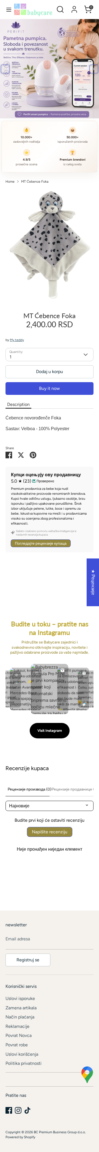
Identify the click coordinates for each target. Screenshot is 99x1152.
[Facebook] (9, 1110)
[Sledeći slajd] (94, 69)
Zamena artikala (21, 1007)
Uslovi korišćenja (22, 1054)
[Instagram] (18, 1110)
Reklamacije (17, 1026)
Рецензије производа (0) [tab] (29, 789)
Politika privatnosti (24, 1063)
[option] (50, 246)
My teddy (17, 340)
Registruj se (27, 959)
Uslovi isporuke (20, 998)
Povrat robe (17, 1044)
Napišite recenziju (49, 831)
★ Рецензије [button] (93, 582)
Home (10, 181)
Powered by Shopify (20, 1137)
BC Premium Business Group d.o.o (59, 1132)
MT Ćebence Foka (34, 181)
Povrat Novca (19, 1035)
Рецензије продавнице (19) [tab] (73, 789)
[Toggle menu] (7, 9)
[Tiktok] (27, 1110)
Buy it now (49, 388)
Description (18, 404)
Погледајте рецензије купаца (41, 543)
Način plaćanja (20, 1017)
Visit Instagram (49, 730)
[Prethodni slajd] (5, 69)
